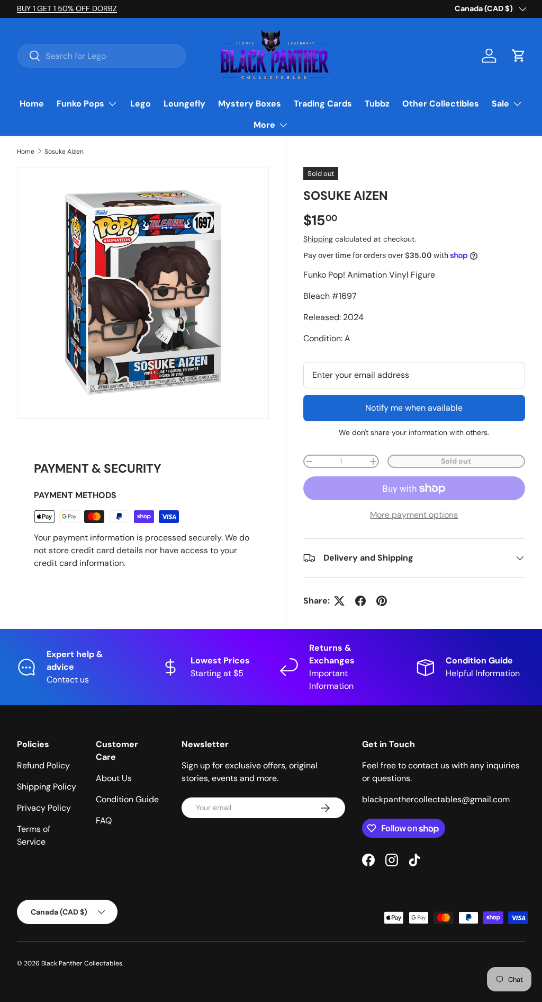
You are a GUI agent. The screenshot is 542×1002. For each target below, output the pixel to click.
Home (32, 103)
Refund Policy (43, 765)
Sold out (456, 461)
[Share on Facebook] (360, 600)
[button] (518, 55)
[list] (142, 293)
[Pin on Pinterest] (381, 600)
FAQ (104, 820)
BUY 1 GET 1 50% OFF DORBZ (67, 8)
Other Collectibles (440, 103)
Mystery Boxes (249, 103)
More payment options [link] (414, 514)
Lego (140, 103)
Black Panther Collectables (81, 963)
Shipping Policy (46, 786)
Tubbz (377, 103)
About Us (114, 778)
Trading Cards (323, 103)
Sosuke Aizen (64, 151)
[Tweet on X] (339, 600)
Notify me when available (414, 407)
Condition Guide (127, 799)
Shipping (318, 239)
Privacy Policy (44, 807)
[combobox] (101, 56)
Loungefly (184, 103)
